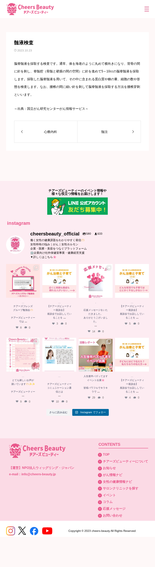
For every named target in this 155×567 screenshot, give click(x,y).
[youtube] (47, 531)
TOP (106, 454)
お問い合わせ (112, 515)
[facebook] (34, 531)
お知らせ (109, 468)
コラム (108, 501)
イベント (109, 495)
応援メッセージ (114, 508)
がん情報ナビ (112, 475)
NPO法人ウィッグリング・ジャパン (48, 467)
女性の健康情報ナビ (117, 481)
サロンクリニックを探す (120, 488)
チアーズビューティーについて (125, 461)
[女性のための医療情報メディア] (30, 9)
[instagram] (10, 530)
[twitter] (22, 531)
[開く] (23, 281)
